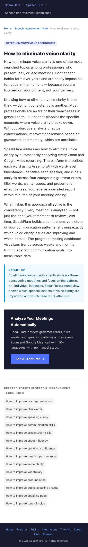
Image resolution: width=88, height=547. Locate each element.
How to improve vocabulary (24, 472)
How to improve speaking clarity (27, 417)
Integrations (49, 529)
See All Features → (30, 359)
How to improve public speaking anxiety (32, 487)
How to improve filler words (24, 409)
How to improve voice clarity (25, 464)
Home (8, 28)
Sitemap (47, 534)
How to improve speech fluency (27, 440)
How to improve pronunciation (26, 480)
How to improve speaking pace (26, 495)
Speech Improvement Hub (31, 28)
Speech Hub (34, 5)
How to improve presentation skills (28, 432)
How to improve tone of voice (25, 503)
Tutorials (65, 529)
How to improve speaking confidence (30, 448)
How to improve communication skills (30, 425)
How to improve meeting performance (31, 456)
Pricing (34, 529)
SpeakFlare (12, 5)
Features (22, 529)
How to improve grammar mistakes (29, 401)
